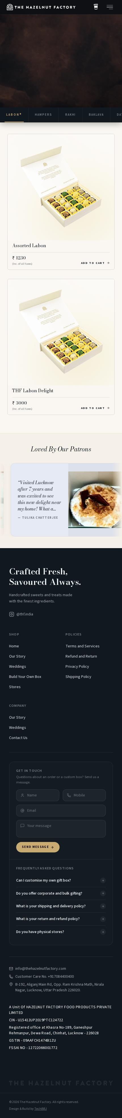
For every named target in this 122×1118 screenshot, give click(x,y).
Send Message (35, 847)
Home (14, 646)
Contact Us (18, 738)
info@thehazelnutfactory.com (40, 968)
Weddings (17, 666)
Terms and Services (83, 646)
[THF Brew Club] (96, 7)
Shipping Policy (78, 677)
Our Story (17, 656)
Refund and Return (81, 656)
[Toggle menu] (109, 7)
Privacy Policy (77, 666)
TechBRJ (40, 1108)
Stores (15, 687)
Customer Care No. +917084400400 (44, 976)
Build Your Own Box (25, 677)
